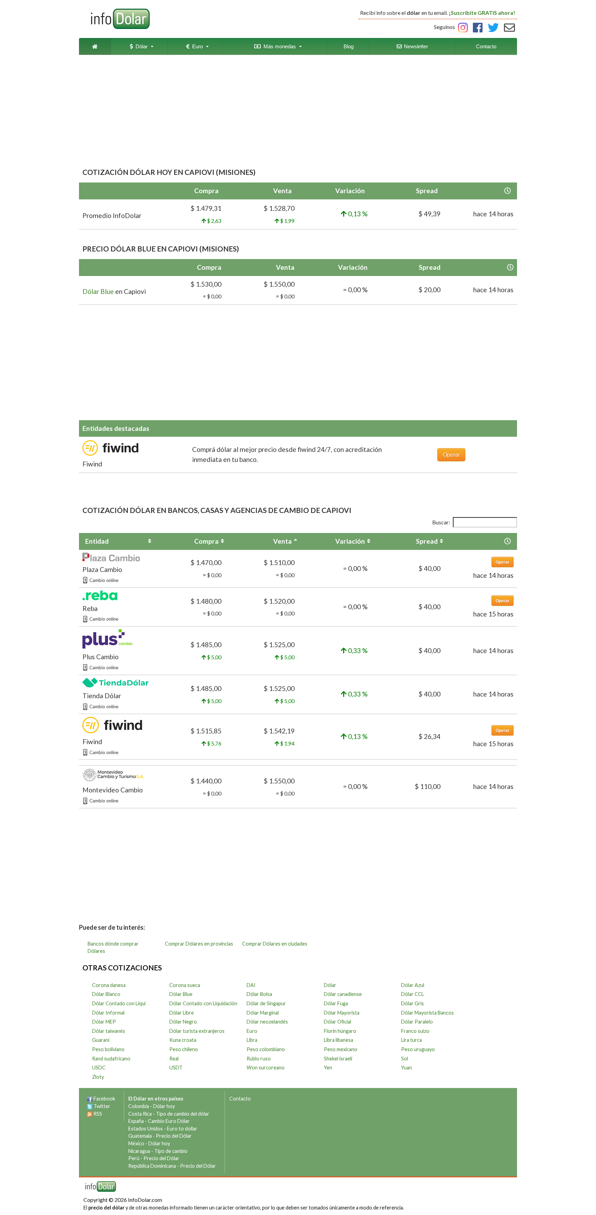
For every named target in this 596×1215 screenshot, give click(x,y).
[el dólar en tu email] (509, 26)
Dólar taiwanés (108, 1031)
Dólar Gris (412, 1003)
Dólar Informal (108, 1013)
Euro (196, 46)
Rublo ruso (259, 1058)
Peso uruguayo (418, 1049)
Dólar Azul (412, 985)
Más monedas (278, 46)
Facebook (104, 1099)
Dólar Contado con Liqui (119, 1003)
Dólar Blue (98, 291)
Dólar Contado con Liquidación (203, 1003)
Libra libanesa (338, 1040)
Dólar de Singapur (266, 1003)
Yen (328, 1067)
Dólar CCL (412, 994)
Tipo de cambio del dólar (182, 1114)
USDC (99, 1067)
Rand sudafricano (111, 1058)
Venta (282, 541)
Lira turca (411, 1040)
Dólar (140, 46)
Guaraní (100, 1040)
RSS (97, 1114)
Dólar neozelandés (267, 1022)
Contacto (486, 46)
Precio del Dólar (174, 1136)
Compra (206, 541)
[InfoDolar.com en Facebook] (89, 1099)
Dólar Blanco (106, 994)
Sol (404, 1058)
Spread (427, 541)
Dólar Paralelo (417, 1022)
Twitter (101, 1106)
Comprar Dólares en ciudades (274, 944)
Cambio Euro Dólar (169, 1121)
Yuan (406, 1067)
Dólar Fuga (336, 1003)
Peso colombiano (266, 1049)
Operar (451, 454)
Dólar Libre (181, 1013)
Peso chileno (183, 1049)
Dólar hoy (164, 1106)
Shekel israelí (338, 1058)
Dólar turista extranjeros (197, 1031)
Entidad (97, 541)
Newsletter (415, 46)
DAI (251, 985)
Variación (350, 541)
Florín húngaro (340, 1031)
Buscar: (441, 522)
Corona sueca (184, 985)
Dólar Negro (183, 1022)
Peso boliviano (108, 1049)
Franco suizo (415, 1031)
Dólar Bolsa (259, 994)
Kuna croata (182, 1040)
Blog (349, 46)
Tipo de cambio (171, 1151)
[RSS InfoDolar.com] (89, 1114)
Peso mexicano (340, 1049)
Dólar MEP (104, 1022)
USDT (175, 1067)
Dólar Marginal (263, 1013)
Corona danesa (109, 985)
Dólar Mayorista (341, 1013)
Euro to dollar (182, 1129)
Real (174, 1058)
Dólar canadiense (343, 994)
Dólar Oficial (337, 1022)
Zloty (98, 1077)
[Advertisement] (298, 111)
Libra (252, 1040)
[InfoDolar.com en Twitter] (89, 1106)
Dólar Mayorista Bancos (427, 1013)
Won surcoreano (266, 1067)
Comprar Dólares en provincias (199, 944)
